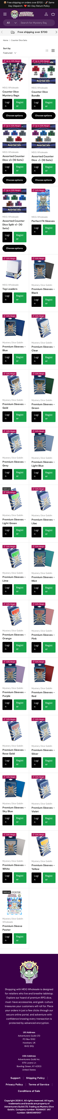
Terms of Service (39, 1084)
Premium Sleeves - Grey (14, 463)
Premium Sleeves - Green (43, 406)
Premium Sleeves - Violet (43, 809)
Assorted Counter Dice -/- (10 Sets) (43, 158)
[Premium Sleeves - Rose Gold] (14, 730)
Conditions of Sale (29, 1091)
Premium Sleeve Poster (12, 927)
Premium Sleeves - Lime (14, 578)
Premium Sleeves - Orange (14, 636)
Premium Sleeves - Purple (14, 694)
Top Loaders (9, 289)
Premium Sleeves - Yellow (43, 867)
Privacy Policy (14, 1084)
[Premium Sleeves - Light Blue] (44, 442)
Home (5, 40)
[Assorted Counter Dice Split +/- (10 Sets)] (14, 201)
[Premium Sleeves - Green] (44, 384)
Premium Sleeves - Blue (14, 348)
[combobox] (29, 22)
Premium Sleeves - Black (43, 290)
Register (19, 104)
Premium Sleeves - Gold (14, 406)
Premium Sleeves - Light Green (14, 521)
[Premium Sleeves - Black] (44, 269)
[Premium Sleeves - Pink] (44, 615)
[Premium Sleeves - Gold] (14, 384)
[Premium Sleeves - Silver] (44, 730)
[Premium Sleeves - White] (14, 845)
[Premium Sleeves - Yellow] (44, 845)
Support (15, 1078)
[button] (53, 14)
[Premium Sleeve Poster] (14, 903)
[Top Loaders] (14, 269)
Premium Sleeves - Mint (43, 579)
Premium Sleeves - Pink (43, 636)
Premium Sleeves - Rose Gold (14, 751)
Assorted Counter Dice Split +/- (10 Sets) (13, 224)
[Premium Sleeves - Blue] (14, 326)
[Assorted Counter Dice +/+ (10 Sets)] (14, 136)
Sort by (7, 48)
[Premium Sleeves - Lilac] (44, 499)
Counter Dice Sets (19, 40)
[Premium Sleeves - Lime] (14, 557)
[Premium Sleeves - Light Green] (14, 499)
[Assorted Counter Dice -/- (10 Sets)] (44, 136)
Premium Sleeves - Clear (43, 348)
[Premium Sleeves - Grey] (14, 442)
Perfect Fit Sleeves (43, 221)
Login (7, 104)
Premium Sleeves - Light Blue (43, 463)
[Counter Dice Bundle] (44, 72)
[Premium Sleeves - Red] (44, 672)
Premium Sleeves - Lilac (43, 521)
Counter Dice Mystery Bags (10, 93)
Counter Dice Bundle (40, 93)
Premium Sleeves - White (14, 866)
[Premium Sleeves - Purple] (14, 672)
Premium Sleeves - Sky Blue (14, 809)
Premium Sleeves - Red (43, 694)
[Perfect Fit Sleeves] (44, 201)
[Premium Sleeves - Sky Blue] (14, 787)
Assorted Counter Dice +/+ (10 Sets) (13, 158)
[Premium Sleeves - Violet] (44, 787)
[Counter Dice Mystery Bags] (14, 72)
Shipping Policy (35, 1078)
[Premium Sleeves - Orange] (14, 615)
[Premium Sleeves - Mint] (44, 557)
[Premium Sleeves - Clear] (44, 326)
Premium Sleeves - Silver (43, 751)
